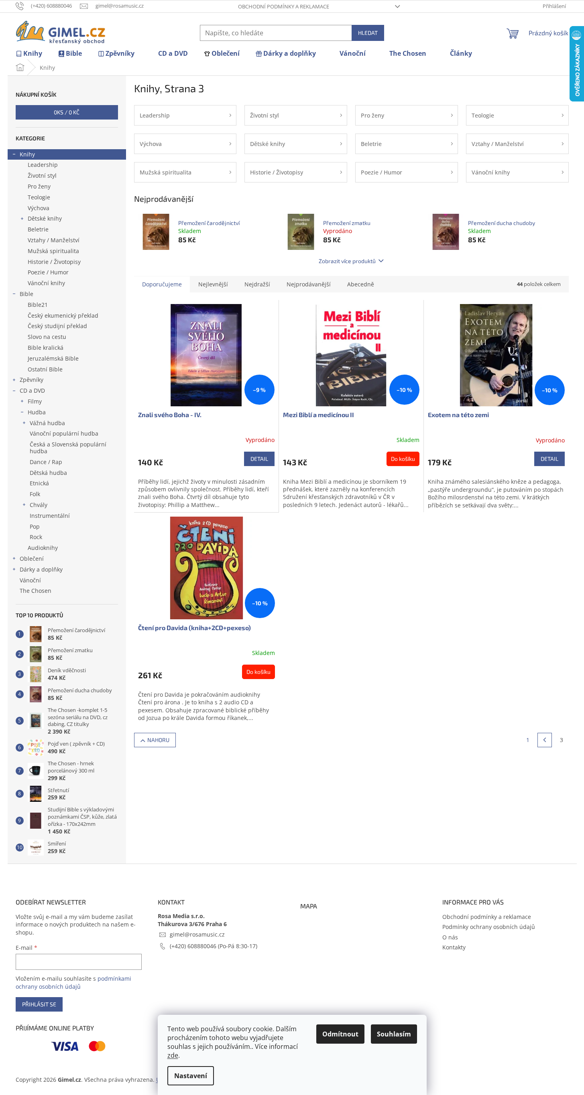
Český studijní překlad (57, 326)
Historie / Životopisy (54, 262)
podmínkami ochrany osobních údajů (73, 982)
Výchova (38, 208)
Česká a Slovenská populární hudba (68, 447)
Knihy (27, 154)
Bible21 (38, 304)
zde (172, 1055)
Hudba (37, 412)
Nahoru (158, 739)
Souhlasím (394, 1034)
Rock (36, 537)
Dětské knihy (45, 218)
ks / (66, 112)
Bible (26, 294)
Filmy (35, 401)
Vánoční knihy (46, 283)
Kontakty (454, 947)
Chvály (38, 505)
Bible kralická (45, 347)
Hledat (368, 32)
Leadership (43, 164)
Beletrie (38, 229)
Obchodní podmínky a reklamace (283, 6)
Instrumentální (50, 515)
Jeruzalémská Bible (53, 358)
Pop (35, 526)
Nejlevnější (213, 284)
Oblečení (32, 558)
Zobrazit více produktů (347, 261)
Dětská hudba (48, 473)
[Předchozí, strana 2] (544, 740)
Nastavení (190, 1075)
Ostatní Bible (45, 369)
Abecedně (360, 284)
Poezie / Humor (48, 272)
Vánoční (30, 580)
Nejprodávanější (309, 284)
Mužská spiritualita (53, 251)
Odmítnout (340, 1034)
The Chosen (35, 590)
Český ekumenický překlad (63, 315)
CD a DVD (32, 390)
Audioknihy (43, 548)
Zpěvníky (31, 379)
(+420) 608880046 (194, 946)
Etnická (39, 483)
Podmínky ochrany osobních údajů (488, 927)
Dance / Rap (46, 462)
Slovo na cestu (47, 337)
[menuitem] (29, 53)
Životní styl (42, 175)
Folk (35, 494)
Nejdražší (257, 284)
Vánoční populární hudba (64, 433)
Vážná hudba (47, 423)
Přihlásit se (39, 1004)
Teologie (39, 197)
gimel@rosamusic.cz (197, 934)
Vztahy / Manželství (53, 240)
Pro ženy (39, 186)
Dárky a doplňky (41, 569)
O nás (450, 937)
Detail (259, 458)
